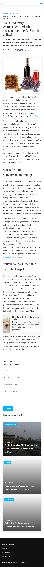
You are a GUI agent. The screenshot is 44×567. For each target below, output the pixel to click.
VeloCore (25, 562)
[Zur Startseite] (12, 2)
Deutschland (14, 13)
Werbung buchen (8, 544)
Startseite (6, 13)
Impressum (6, 552)
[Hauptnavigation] (39, 3)
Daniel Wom (14, 562)
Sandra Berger (8, 50)
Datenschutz (6, 556)
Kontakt (5, 548)
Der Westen (35, 116)
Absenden (8, 408)
